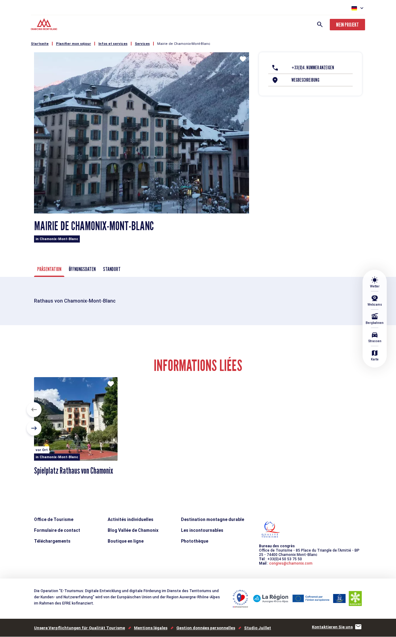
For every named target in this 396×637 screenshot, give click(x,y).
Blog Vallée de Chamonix (133, 530)
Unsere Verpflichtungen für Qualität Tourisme (79, 628)
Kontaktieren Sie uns (332, 627)
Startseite (40, 44)
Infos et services (112, 44)
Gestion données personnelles (205, 628)
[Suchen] (320, 24)
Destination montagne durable (212, 519)
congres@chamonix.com (290, 563)
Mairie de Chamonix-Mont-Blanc (183, 44)
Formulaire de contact (57, 530)
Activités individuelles (130, 519)
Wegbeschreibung (305, 80)
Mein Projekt (347, 24)
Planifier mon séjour (73, 44)
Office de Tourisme (53, 519)
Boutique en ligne (126, 541)
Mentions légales (150, 628)
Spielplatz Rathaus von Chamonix (73, 470)
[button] (34, 409)
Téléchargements (52, 541)
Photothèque (194, 541)
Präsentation (49, 269)
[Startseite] (44, 25)
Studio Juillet (257, 628)
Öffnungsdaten (82, 269)
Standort (112, 269)
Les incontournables (202, 530)
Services (142, 44)
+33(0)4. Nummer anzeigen (312, 68)
